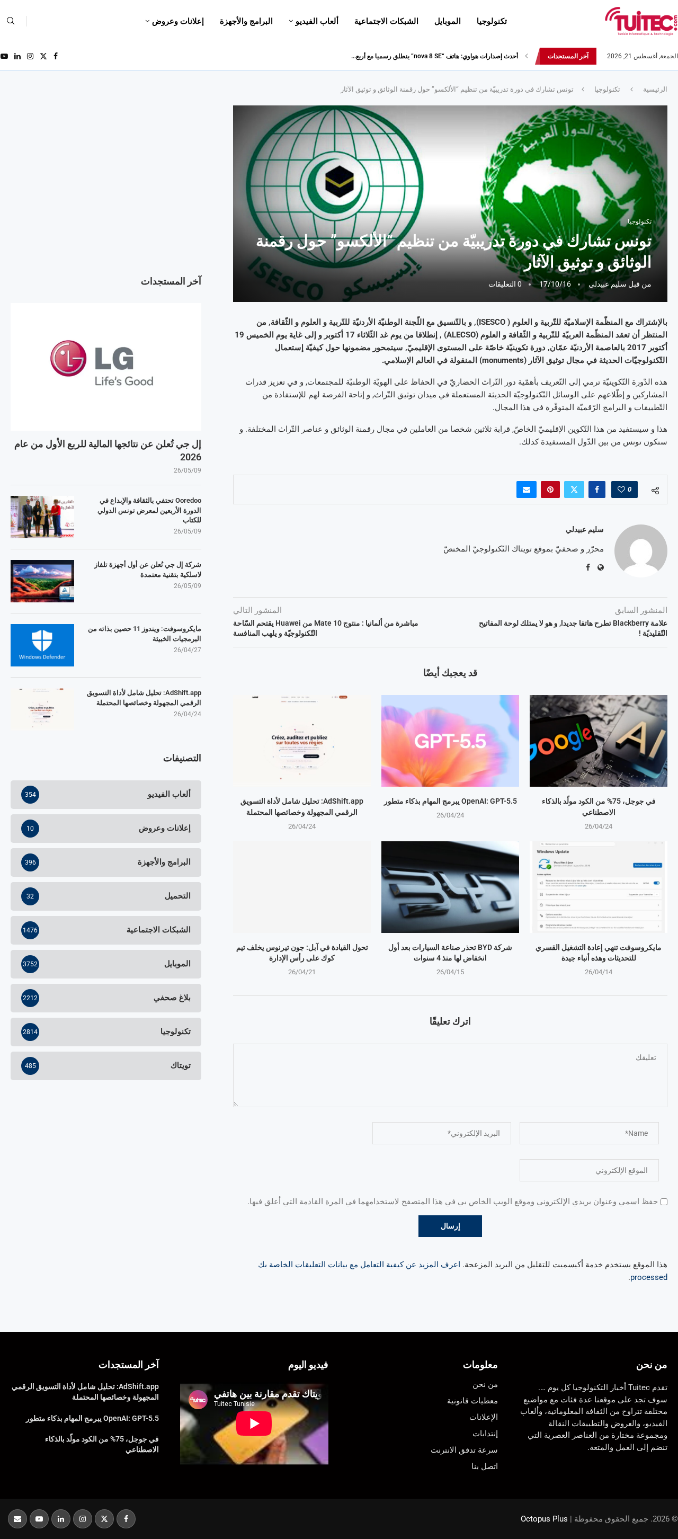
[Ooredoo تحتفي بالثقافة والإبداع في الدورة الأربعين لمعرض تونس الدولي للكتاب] (42, 517)
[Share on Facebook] (596, 489)
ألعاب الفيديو (317, 21)
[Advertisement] (106, 179)
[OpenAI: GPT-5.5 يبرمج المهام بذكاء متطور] (450, 741)
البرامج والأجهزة (246, 21)
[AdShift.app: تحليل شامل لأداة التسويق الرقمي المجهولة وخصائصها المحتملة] (302, 741)
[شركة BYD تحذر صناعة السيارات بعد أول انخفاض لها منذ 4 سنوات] (450, 887)
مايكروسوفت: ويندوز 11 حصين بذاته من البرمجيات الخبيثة (144, 633)
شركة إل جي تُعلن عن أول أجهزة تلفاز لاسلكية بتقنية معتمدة (147, 569)
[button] (526, 56)
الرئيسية (655, 89)
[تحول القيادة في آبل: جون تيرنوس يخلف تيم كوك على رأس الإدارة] (302, 887)
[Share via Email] (526, 489)
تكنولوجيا (492, 21)
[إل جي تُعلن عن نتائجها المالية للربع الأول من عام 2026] (106, 366)
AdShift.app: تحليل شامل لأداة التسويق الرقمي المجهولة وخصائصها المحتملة (144, 697)
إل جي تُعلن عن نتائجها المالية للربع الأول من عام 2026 (107, 450)
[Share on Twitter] (574, 489)
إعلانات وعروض (178, 21)
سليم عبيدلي (607, 284)
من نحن (651, 1364)
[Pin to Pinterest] (550, 489)
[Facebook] (55, 56)
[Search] (10, 21)
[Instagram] (30, 56)
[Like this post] (621, 489)
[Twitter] (43, 56)
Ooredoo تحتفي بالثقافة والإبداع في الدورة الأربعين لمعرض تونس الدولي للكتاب (149, 509)
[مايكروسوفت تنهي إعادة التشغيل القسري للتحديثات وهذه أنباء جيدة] (598, 887)
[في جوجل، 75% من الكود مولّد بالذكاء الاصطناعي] (598, 741)
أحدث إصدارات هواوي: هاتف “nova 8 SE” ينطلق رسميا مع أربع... (434, 56)
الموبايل (447, 21)
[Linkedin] (17, 56)
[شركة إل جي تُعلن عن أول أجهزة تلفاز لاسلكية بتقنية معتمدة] (42, 581)
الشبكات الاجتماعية (386, 21)
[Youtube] (4, 56)
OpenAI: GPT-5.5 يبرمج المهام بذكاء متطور (450, 801)
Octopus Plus (544, 1519)
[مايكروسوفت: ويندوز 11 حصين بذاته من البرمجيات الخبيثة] (42, 645)
